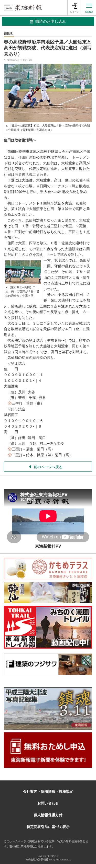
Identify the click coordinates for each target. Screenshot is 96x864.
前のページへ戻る (48, 467)
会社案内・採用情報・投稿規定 (48, 791)
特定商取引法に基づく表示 (48, 827)
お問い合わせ (48, 803)
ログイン (74, 11)
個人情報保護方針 (48, 815)
